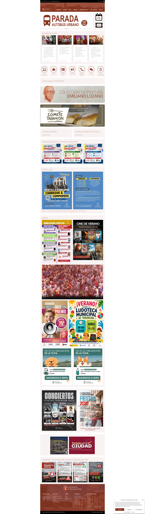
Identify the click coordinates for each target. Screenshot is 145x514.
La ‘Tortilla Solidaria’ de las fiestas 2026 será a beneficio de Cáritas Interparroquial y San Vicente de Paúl (96, 52)
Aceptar (119, 509)
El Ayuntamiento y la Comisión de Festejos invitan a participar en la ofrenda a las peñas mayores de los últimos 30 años (49, 52)
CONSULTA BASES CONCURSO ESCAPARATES (90, 429)
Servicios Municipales (84, 9)
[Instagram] (101, 1)
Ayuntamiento (58, 9)
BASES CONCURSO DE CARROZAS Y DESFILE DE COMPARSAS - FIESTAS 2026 (64, 211)
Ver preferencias (139, 509)
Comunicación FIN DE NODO (53, 81)
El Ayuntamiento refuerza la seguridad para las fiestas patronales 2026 (64, 50)
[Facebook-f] (98, 1)
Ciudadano (75, 9)
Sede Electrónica (94, 9)
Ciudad (70, 9)
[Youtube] (103, 1)
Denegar (129, 509)
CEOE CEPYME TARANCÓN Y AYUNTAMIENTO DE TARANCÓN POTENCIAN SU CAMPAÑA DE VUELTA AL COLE (80, 52)
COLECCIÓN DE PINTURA (81, 92)
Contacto (101, 9)
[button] (142, 500)
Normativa (65, 9)
